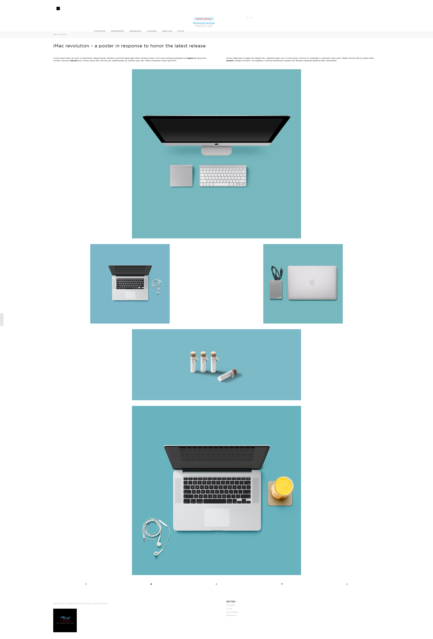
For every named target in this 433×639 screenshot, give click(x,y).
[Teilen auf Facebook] (86, 584)
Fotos (229, 609)
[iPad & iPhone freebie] (1, 319)
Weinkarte (231, 615)
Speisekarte (232, 612)
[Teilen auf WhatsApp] (216, 584)
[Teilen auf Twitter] (151, 584)
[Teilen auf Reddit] (347, 584)
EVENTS (230, 605)
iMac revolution (60, 34)
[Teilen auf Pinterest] (281, 584)
